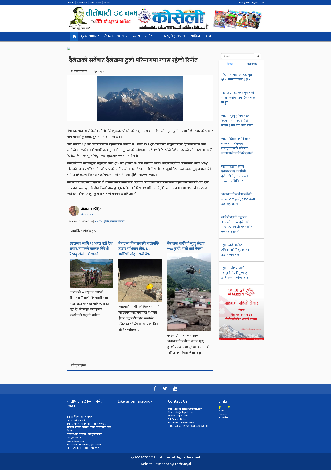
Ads (96, 221)
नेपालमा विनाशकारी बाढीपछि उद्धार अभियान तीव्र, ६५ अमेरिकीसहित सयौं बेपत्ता (138, 248)
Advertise (82, 2)
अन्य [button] (208, 36)
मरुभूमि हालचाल (174, 36)
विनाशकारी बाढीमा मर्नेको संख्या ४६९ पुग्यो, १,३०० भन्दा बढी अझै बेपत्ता (238, 199)
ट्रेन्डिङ (106, 221)
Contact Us (95, 2)
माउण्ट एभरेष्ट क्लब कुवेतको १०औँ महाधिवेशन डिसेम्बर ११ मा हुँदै (238, 97)
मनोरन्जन (151, 36)
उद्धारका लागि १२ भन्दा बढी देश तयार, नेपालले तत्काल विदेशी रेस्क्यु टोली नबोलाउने (91, 248)
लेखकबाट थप (87, 214)
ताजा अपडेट (252, 64)
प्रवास (136, 36)
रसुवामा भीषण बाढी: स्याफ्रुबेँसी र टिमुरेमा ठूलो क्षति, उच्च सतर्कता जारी (236, 273)
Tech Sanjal (183, 464)
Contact (223, 414)
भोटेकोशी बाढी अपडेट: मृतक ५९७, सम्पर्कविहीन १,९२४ (237, 77)
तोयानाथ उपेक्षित (91, 209)
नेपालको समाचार (115, 36)
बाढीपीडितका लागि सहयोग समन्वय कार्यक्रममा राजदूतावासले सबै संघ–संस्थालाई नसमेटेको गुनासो (237, 146)
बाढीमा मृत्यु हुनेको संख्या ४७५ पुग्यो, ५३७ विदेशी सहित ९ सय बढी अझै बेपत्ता (237, 120)
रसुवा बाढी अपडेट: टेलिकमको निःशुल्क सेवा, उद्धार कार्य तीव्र (236, 250)
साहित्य (195, 36)
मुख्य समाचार (90, 36)
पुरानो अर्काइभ (224, 407)
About (107, 2)
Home (71, 2)
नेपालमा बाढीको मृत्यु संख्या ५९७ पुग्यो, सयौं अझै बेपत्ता (186, 246)
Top (101, 221)
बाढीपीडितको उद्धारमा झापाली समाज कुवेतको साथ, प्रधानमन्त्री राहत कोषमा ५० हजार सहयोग (238, 225)
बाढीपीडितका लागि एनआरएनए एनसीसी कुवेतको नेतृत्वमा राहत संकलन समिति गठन (234, 174)
